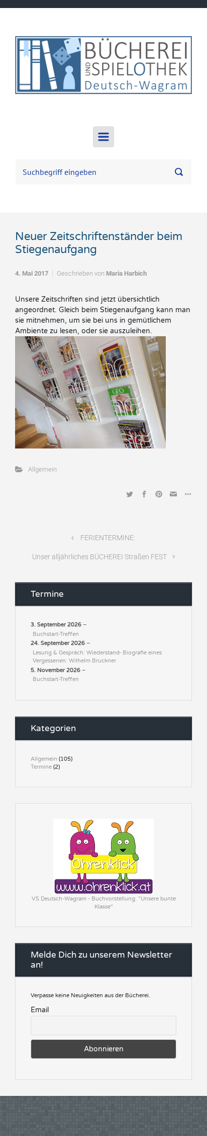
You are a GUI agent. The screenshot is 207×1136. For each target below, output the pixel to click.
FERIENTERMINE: (107, 538)
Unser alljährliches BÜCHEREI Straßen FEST (99, 557)
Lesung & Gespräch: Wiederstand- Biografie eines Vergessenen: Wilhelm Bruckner (97, 656)
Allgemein (42, 469)
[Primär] (103, 136)
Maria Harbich (126, 273)
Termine (41, 767)
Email (40, 1010)
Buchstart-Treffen (56, 634)
